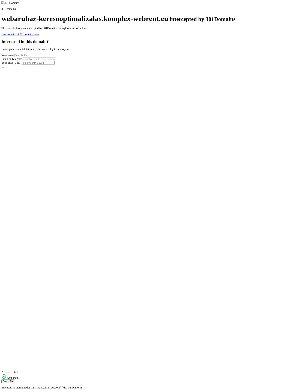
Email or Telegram (11, 58)
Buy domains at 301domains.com (20, 34)
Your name (7, 55)
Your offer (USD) (11, 62)
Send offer (8, 381)
